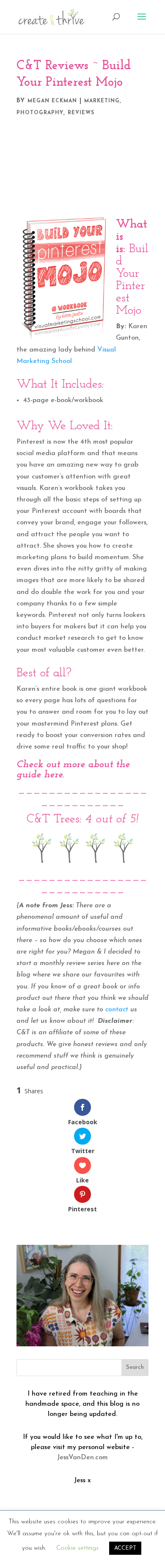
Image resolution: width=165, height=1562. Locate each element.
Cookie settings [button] (77, 1548)
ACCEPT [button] (125, 1548)
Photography (39, 112)
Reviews (81, 112)
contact (116, 1009)
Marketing (102, 101)
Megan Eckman (52, 101)
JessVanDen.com (82, 1457)
